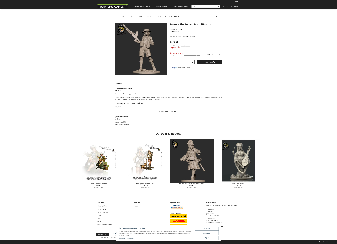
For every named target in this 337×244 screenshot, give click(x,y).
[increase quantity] (192, 62)
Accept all (207, 228)
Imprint (100, 215)
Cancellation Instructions (105, 224)
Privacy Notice (102, 209)
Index (99, 218)
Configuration (207, 233)
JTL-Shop (327, 241)
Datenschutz (130, 238)
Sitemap (136, 206)
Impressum (122, 238)
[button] (223, 6)
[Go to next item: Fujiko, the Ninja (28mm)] (220, 17)
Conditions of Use (103, 212)
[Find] (218, 6)
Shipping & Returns (103, 206)
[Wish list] (227, 6)
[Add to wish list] (163, 26)
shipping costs (185, 46)
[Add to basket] (116, 22)
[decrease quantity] (172, 62)
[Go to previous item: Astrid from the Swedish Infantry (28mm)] (216, 17)
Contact (100, 221)
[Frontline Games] (113, 6)
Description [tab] (119, 84)
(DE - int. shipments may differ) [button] (192, 55)
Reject (207, 238)
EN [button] (236, 1)
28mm (177, 31)
